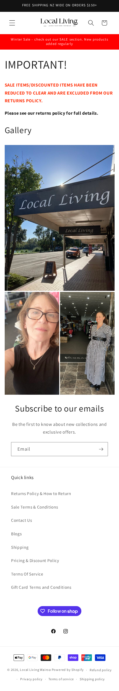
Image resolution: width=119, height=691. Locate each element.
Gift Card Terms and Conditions (41, 587)
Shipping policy (92, 679)
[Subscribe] (101, 449)
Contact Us (21, 520)
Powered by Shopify (68, 670)
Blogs (16, 533)
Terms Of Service (27, 574)
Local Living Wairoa (35, 670)
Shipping (20, 547)
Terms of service (61, 679)
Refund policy (101, 670)
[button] (12, 22)
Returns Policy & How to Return (41, 493)
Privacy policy (31, 679)
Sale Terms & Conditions (34, 507)
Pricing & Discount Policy (35, 560)
